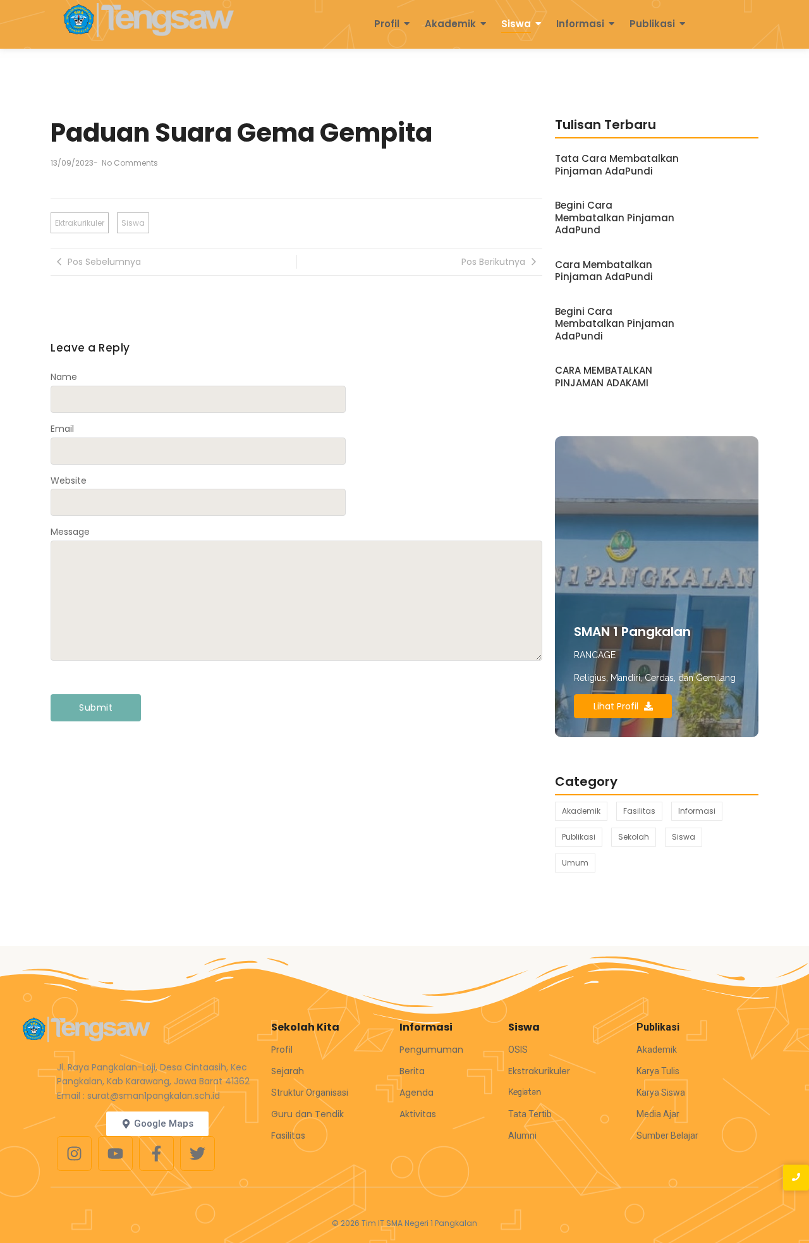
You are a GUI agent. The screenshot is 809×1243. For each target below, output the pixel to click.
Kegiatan (524, 1092)
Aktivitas (417, 1114)
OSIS (518, 1049)
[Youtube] (115, 1153)
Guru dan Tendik (307, 1114)
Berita (412, 1071)
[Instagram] (74, 1153)
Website (69, 480)
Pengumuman (431, 1049)
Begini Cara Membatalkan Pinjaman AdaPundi (614, 324)
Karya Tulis (657, 1071)
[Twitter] (197, 1153)
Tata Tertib (530, 1114)
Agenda (416, 1092)
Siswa (516, 23)
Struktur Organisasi (309, 1092)
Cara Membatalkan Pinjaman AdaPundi (604, 271)
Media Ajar (657, 1114)
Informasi (580, 23)
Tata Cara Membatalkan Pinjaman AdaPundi (617, 164)
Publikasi (652, 23)
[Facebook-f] (156, 1153)
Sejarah (287, 1071)
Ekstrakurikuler (539, 1071)
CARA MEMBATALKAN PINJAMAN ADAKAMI (603, 376)
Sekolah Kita (305, 1027)
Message (70, 531)
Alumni (522, 1135)
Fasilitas (288, 1135)
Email (62, 428)
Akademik (450, 23)
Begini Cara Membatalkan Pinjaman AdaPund (614, 217)
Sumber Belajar (667, 1135)
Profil (386, 23)
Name (64, 376)
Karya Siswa (660, 1092)
